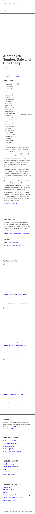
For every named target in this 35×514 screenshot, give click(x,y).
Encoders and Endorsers (10, 466)
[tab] (7, 76)
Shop (4, 10)
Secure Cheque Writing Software (13, 497)
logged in (14, 246)
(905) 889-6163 (14, 426)
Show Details (24, 303)
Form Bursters (7, 472)
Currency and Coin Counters (12, 451)
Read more (11, 303)
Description (7, 76)
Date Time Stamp (12, 68)
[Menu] (29, 4)
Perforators (6, 487)
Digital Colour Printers (9, 500)
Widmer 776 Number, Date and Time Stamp (16, 233)
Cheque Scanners (8, 446)
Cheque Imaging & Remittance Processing (16, 495)
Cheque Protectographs (10, 443)
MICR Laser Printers (9, 474)
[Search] (25, 4)
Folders (5, 469)
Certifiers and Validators (10, 441)
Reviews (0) (16, 76)
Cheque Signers (8, 449)
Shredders (6, 492)
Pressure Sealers (8, 490)
